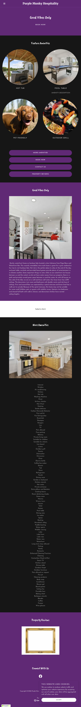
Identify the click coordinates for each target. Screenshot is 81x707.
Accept (59, 699)
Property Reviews (40, 174)
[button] (8, 4)
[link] (40, 4)
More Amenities (40, 152)
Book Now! (40, 25)
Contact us (40, 167)
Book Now (40, 160)
